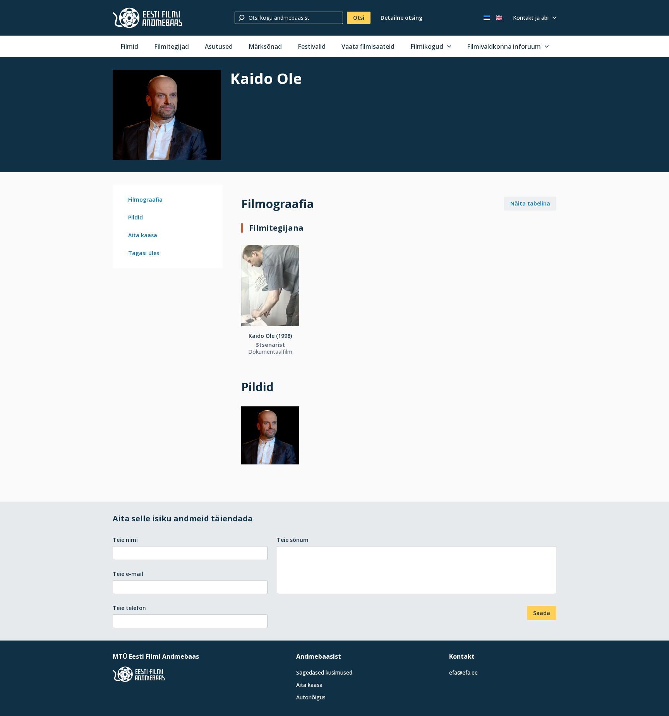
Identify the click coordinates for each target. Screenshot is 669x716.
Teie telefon (129, 608)
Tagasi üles (143, 253)
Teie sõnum (293, 539)
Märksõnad (265, 46)
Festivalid (312, 46)
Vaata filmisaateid (368, 46)
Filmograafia (145, 199)
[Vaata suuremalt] (167, 115)
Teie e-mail (128, 573)
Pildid (135, 217)
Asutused (219, 46)
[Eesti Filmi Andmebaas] (147, 17)
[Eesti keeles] (486, 18)
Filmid (129, 46)
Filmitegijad (171, 46)
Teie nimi (125, 539)
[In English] (499, 18)
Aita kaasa (142, 235)
